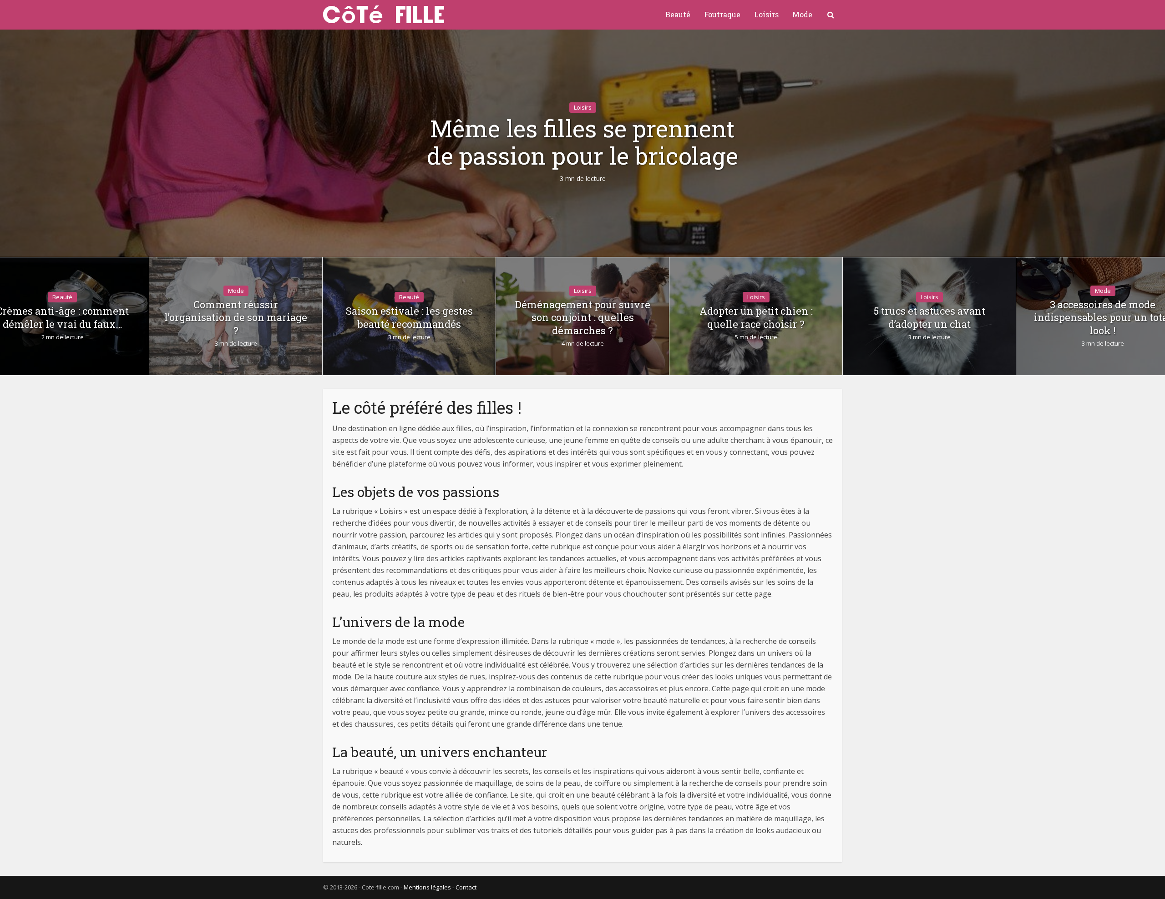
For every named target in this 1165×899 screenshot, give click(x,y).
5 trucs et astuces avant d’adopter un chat (929, 318)
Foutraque (722, 14)
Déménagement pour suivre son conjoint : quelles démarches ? (582, 317)
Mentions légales (427, 887)
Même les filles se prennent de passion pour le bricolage (582, 142)
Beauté (677, 14)
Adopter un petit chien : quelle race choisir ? (756, 318)
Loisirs (766, 14)
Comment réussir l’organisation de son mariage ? (235, 317)
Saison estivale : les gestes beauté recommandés (409, 318)
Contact (466, 887)
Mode (802, 14)
